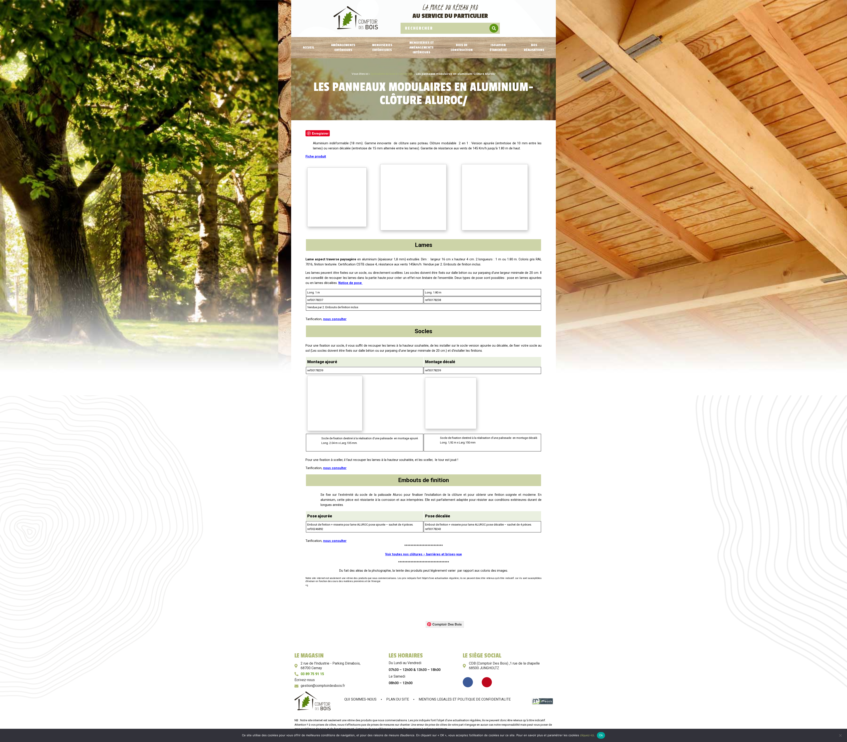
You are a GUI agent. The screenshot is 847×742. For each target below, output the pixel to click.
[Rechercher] (493, 28)
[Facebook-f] (468, 682)
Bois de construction (462, 47)
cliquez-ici (587, 735)
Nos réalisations (534, 47)
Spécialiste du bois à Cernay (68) (392, 73)
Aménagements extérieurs (343, 47)
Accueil (308, 47)
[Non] (840, 735)
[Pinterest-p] (487, 682)
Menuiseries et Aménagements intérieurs (421, 47)
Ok (601, 735)
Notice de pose (350, 283)
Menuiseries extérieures (382, 47)
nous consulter (335, 319)
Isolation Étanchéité (498, 47)
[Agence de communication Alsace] (542, 704)
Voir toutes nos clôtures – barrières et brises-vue (423, 554)
